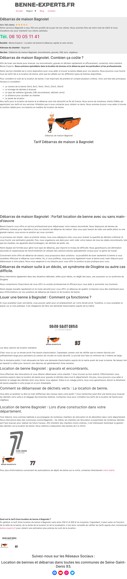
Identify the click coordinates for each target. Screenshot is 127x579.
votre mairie (108, 470)
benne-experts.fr (8, 528)
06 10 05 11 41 (24, 36)
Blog (42, 11)
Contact (51, 11)
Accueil (19, 11)
